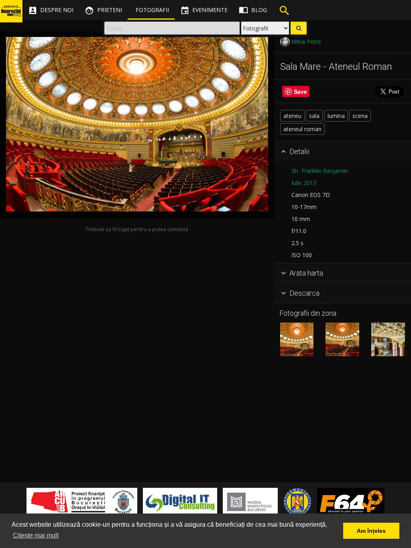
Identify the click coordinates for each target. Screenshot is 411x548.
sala (314, 116)
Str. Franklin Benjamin (319, 171)
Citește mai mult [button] (36, 535)
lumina (336, 116)
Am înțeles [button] (371, 531)
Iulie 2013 (303, 183)
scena (360, 116)
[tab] (342, 151)
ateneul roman (302, 129)
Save (300, 91)
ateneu (292, 116)
